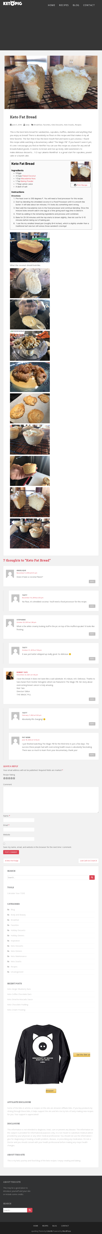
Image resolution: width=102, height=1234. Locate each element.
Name (6, 816)
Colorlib (49, 1231)
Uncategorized (17, 972)
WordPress (66, 1231)
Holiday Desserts (18, 930)
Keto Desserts (57, 125)
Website (6, 834)
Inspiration (15, 940)
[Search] (92, 877)
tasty (27, 125)
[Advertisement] (51, 30)
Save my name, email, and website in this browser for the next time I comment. (37, 847)
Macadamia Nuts (28, 178)
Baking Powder (27, 181)
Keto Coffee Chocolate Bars (19, 994)
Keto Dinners (16, 951)
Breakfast (38, 125)
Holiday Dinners (17, 935)
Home (51, 5)
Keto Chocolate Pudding (17, 1004)
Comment (7, 784)
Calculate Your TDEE (16, 893)
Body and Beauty (18, 914)
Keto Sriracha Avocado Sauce (20, 999)
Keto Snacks (69, 125)
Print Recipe (81, 185)
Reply (92, 581)
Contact (89, 5)
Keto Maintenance (19, 956)
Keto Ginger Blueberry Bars (19, 989)
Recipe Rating (9, 774)
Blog (76, 5)
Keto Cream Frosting (16, 1009)
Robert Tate (22, 672)
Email (6, 825)
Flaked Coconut (29, 176)
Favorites (46, 125)
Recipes (64, 5)
